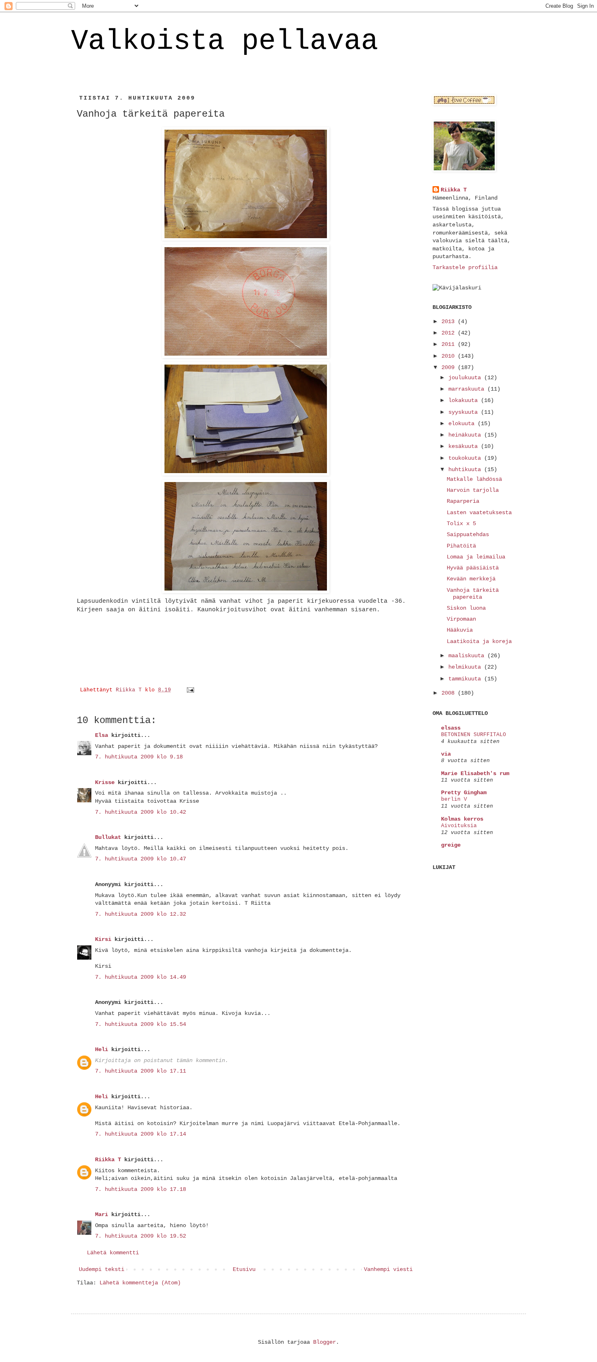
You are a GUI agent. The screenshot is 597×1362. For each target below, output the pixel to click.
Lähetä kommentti (113, 1252)
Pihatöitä (461, 546)
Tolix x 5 (461, 523)
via (446, 754)
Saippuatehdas (468, 534)
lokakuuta (464, 400)
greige (451, 845)
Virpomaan (461, 619)
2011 (449, 344)
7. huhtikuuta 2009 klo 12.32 (140, 914)
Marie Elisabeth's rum (475, 773)
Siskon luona (466, 608)
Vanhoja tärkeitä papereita (473, 593)
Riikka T (108, 1159)
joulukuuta (466, 377)
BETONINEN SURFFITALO (473, 735)
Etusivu (244, 1269)
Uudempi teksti (101, 1269)
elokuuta (463, 423)
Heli (101, 1049)
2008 (449, 693)
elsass (451, 728)
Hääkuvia (460, 630)
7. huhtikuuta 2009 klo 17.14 (140, 1134)
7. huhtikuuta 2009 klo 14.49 (140, 977)
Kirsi (103, 939)
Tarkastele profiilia (465, 267)
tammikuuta (466, 679)
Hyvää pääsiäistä (473, 568)
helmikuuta (466, 667)
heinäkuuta (466, 435)
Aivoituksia (459, 826)
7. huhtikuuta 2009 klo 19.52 (140, 1236)
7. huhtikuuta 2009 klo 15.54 (140, 1024)
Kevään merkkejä (471, 579)
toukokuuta (466, 458)
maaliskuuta (467, 655)
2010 (449, 356)
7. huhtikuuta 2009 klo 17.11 (140, 1071)
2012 (449, 333)
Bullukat (108, 837)
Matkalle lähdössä (474, 479)
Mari (101, 1214)
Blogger (324, 1342)
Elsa (101, 735)
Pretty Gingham (464, 792)
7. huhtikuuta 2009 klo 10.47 (140, 859)
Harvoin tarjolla (473, 490)
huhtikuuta (466, 469)
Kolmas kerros (462, 819)
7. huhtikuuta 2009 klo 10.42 (140, 812)
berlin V (454, 799)
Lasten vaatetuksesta (479, 512)
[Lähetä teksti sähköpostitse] (190, 690)
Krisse (105, 782)
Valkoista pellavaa (224, 41)
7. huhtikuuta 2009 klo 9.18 (139, 757)
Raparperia (463, 501)
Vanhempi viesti (388, 1269)
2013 (449, 321)
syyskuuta (464, 412)
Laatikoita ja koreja (479, 641)
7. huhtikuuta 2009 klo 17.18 (140, 1189)
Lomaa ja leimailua (476, 557)
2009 (449, 367)
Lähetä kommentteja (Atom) (140, 1282)
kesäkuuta (464, 446)
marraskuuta (467, 389)
